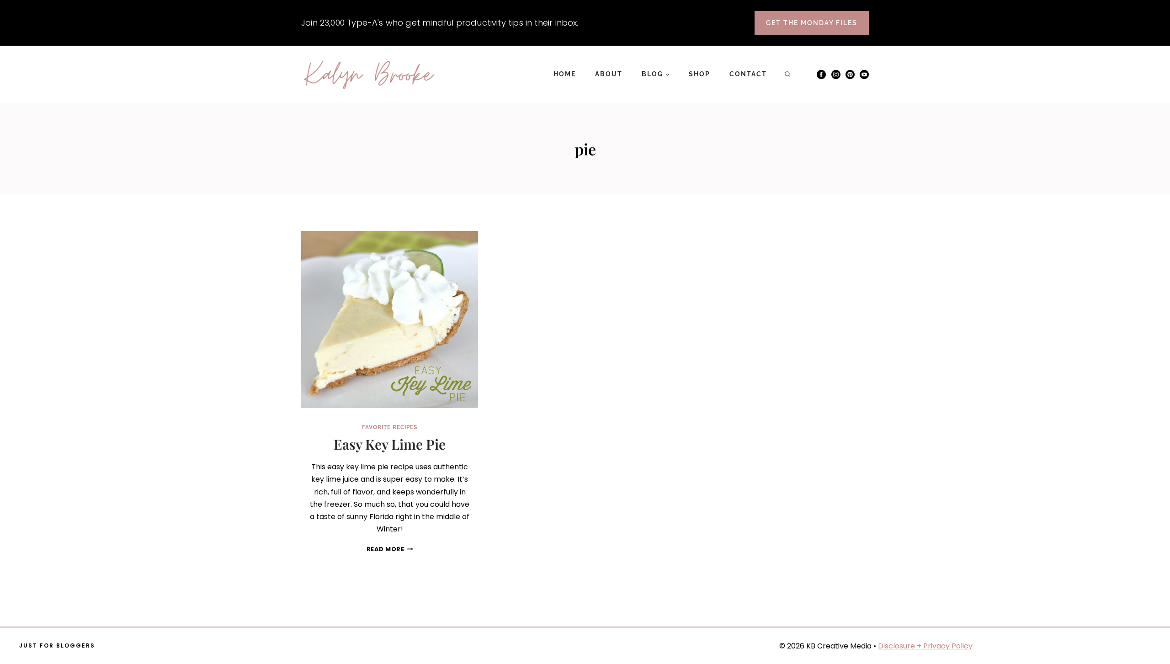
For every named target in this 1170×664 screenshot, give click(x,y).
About (608, 74)
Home (564, 74)
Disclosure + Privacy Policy (925, 646)
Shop (699, 74)
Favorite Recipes (389, 427)
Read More (390, 549)
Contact (748, 74)
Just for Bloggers (57, 645)
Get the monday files (811, 23)
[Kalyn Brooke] (369, 74)
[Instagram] (835, 74)
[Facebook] (821, 74)
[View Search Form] (787, 74)
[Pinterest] (850, 74)
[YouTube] (864, 74)
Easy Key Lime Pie (390, 444)
